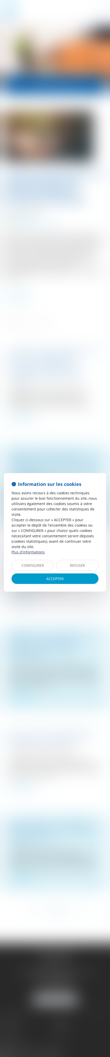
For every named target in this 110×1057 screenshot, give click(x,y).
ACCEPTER (55, 578)
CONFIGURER (32, 565)
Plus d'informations (28, 552)
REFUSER (77, 565)
